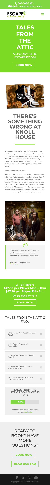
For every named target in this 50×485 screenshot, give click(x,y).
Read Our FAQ (25, 463)
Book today (28, 412)
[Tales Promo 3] (25, 240)
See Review (14, 264)
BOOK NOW (24, 65)
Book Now (25, 302)
